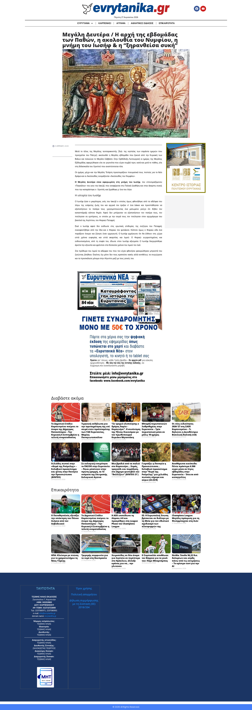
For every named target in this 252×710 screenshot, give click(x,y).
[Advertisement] (184, 211)
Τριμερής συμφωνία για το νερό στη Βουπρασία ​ (94, 556)
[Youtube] (203, 9)
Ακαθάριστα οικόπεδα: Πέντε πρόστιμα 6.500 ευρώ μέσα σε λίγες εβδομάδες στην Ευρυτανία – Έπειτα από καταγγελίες (185, 470)
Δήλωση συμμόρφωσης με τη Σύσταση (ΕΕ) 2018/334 (84, 604)
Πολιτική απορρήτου (84, 594)
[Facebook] (197, 9)
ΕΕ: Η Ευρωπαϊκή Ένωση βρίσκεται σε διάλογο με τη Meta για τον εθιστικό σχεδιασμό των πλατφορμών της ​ (155, 521)
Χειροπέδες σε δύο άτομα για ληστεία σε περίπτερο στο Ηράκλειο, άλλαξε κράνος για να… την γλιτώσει (126, 561)
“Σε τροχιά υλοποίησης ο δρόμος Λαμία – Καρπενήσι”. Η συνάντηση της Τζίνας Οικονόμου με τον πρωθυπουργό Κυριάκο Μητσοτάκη (126, 430)
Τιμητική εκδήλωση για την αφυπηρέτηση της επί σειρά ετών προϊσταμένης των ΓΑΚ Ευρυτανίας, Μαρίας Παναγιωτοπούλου (95, 430)
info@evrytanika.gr (47, 613)
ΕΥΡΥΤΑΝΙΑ (83, 23)
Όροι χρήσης (84, 588)
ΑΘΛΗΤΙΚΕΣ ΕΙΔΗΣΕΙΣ (142, 23)
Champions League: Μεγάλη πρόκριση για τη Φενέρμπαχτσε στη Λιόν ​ (185, 518)
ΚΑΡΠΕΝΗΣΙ (104, 23)
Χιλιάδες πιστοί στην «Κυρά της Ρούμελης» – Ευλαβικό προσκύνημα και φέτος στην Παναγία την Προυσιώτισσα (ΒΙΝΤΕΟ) (64, 470)
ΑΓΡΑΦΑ (120, 23)
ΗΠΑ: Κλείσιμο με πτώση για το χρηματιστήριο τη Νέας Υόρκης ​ (64, 558)
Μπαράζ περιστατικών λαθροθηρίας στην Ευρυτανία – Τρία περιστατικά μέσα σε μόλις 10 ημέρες (154, 429)
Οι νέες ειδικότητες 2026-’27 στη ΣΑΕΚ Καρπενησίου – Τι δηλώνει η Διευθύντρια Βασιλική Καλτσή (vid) (185, 429)
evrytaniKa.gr (50, 616)
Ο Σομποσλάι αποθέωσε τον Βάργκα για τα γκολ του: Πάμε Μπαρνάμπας (155, 558)
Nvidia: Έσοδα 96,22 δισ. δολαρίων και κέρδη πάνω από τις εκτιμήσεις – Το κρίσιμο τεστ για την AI (186, 561)
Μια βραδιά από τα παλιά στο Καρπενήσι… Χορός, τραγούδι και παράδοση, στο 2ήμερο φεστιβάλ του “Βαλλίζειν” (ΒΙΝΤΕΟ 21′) (126, 469)
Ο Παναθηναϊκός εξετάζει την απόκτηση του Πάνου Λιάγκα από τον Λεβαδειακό (65, 519)
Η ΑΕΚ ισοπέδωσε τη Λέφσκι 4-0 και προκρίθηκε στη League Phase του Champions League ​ (125, 521)
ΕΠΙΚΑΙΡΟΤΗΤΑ (167, 23)
